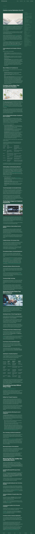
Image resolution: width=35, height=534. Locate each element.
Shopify (16, 35)
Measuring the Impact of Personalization (27, 38)
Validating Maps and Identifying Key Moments (28, 18)
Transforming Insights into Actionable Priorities (27, 19)
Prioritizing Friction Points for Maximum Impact (27, 29)
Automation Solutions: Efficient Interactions (27, 25)
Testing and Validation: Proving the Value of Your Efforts (28, 42)
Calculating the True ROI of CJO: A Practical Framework (28, 44)
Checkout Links (6, 106)
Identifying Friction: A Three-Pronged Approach (27, 28)
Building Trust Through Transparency (26, 34)
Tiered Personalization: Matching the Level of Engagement (27, 35)
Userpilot (4, 262)
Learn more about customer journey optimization (14, 263)
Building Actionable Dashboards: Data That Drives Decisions (27, 41)
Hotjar (7, 262)
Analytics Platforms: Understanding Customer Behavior (28, 21)
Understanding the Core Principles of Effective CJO (28, 14)
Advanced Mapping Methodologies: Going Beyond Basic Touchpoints (28, 16)
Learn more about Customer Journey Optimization (13, 45)
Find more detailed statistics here (16, 172)
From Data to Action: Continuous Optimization (27, 45)
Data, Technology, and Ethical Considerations (27, 37)
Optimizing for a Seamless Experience (27, 32)
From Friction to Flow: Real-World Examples (27, 31)
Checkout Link (20, 273)
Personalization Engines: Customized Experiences (27, 24)
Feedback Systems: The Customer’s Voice (28, 22)
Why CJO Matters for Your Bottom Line (28, 15)
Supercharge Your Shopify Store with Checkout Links (12, 529)
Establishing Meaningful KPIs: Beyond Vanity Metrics (27, 39)
